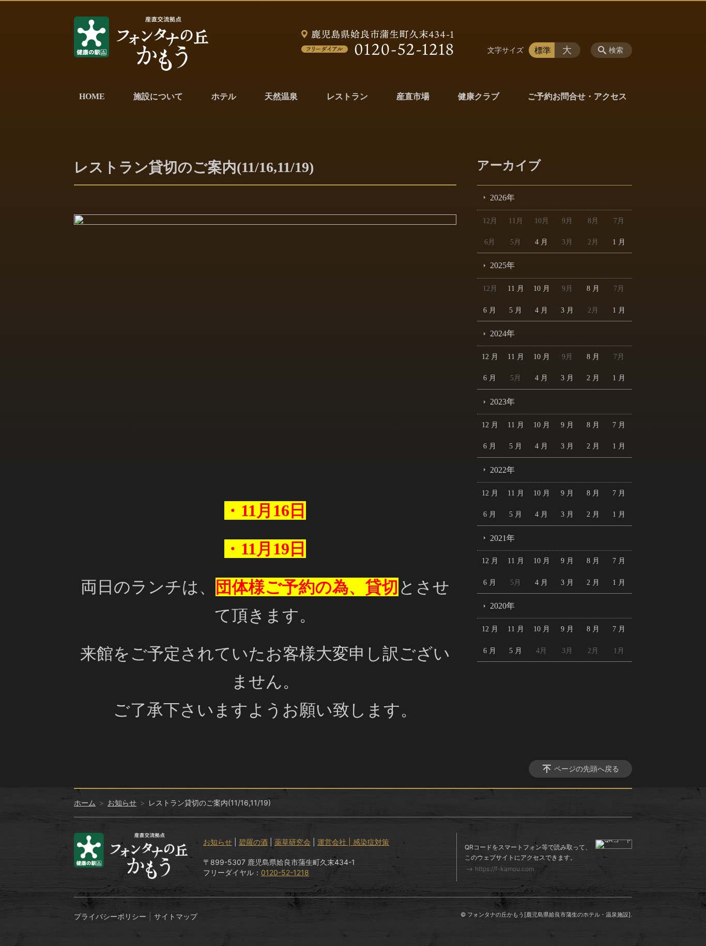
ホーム (85, 802)
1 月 (618, 242)
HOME (92, 96)
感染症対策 (371, 842)
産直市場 (412, 96)
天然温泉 (281, 96)
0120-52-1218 (285, 872)
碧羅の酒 (253, 842)
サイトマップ (175, 916)
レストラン (347, 96)
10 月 (541, 288)
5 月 (515, 310)
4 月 (541, 242)
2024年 (502, 333)
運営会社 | (335, 842)
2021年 (502, 538)
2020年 (502, 605)
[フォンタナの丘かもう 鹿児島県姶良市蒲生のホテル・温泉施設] (141, 44)
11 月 (516, 288)
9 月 (567, 425)
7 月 (618, 425)
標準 (542, 50)
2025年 (502, 265)
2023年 (502, 401)
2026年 (502, 197)
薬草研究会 (292, 842)
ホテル (223, 96)
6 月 (489, 310)
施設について (158, 96)
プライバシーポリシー (110, 916)
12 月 (490, 357)
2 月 (593, 378)
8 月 (593, 288)
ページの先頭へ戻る (586, 768)
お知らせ (122, 802)
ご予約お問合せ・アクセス (577, 96)
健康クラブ (478, 96)
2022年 (502, 470)
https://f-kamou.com (504, 869)
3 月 (567, 310)
